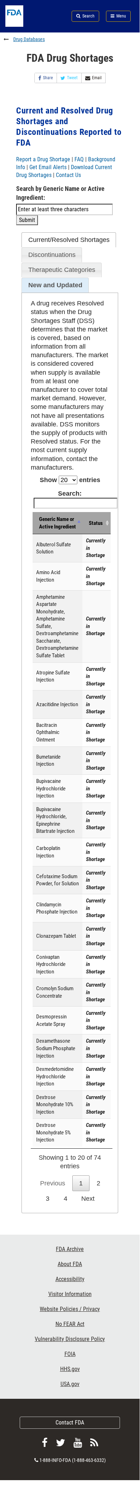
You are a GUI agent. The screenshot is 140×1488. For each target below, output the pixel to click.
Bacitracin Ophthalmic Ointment (47, 732)
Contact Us (68, 175)
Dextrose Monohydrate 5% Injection (53, 1132)
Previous (52, 1183)
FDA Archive (70, 1249)
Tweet (72, 77)
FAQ (79, 159)
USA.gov (70, 1384)
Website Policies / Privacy (70, 1309)
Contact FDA (69, 1422)
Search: (70, 493)
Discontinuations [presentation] (52, 254)
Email (97, 77)
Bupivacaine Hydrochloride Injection (51, 788)
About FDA (70, 1264)
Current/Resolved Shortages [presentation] (69, 239)
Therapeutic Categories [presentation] (61, 269)
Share (48, 77)
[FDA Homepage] (23, 24)
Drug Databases (29, 39)
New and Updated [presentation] (55, 285)
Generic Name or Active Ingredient (57, 523)
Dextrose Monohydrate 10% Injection (54, 1104)
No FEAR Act (70, 1324)
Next (88, 1198)
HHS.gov (70, 1369)
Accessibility (70, 1279)
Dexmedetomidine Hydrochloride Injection (55, 1076)
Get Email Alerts (48, 167)
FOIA (70, 1354)
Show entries (70, 480)
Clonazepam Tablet (56, 936)
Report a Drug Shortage (43, 159)
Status (96, 523)
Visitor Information (70, 1294)
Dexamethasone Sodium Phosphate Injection (55, 1048)
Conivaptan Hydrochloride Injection (51, 964)
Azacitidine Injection (57, 704)
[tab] (68, 239)
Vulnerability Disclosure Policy (70, 1339)
